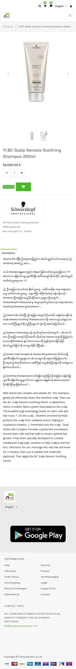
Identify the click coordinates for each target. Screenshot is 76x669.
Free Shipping (12, 582)
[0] (45, 6)
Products (8, 26)
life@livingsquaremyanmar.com (20, 626)
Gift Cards (10, 571)
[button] (8, 74)
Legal (44, 582)
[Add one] (22, 173)
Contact (45, 594)
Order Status (11, 576)
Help (7, 565)
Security (45, 565)
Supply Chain (48, 588)
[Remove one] (7, 173)
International (11, 594)
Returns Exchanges (15, 588)
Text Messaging (49, 576)
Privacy (45, 571)
